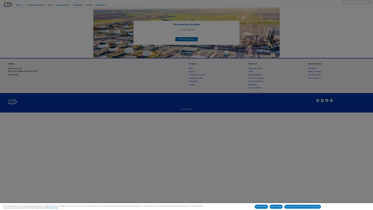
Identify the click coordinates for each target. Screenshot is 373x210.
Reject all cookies (276, 206)
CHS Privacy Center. (52, 208)
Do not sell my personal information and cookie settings (302, 206)
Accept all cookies (261, 206)
